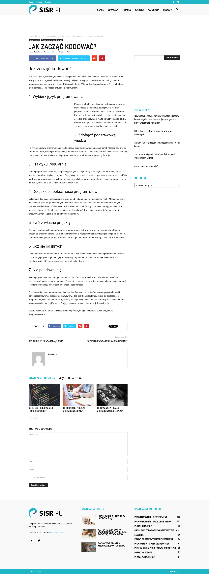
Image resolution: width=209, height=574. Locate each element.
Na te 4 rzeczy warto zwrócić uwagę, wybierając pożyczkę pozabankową (112, 532)
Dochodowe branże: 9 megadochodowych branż (111, 544)
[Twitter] (178, 2)
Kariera (139, 9)
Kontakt (48, 2)
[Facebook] (173, 2)
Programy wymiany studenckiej (151, 543)
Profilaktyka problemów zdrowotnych (155, 548)
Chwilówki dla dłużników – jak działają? (112, 517)
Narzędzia (153, 9)
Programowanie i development (52, 40)
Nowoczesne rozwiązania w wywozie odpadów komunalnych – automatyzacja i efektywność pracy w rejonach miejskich (156, 119)
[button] (177, 9)
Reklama (39, 2)
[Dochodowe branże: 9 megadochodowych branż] (88, 547)
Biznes (100, 9)
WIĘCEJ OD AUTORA (70, 378)
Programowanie (34, 40)
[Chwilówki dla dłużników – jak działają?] (88, 520)
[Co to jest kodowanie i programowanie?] (44, 395)
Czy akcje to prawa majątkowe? (46, 341)
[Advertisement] (104, 25)
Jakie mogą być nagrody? (146, 166)
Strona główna (34, 36)
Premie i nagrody (143, 526)
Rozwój (167, 9)
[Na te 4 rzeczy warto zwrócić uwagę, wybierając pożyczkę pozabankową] (88, 534)
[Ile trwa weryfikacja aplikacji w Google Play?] (112, 395)
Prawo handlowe (143, 552)
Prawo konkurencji (144, 557)
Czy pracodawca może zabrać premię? (107, 341)
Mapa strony (175, 571)
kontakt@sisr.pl (56, 532)
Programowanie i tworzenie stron (152, 521)
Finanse (126, 9)
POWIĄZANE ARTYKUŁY (42, 378)
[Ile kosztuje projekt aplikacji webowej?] (78, 395)
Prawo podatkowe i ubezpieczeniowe (153, 539)
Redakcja (38, 52)
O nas (31, 2)
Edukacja (113, 9)
